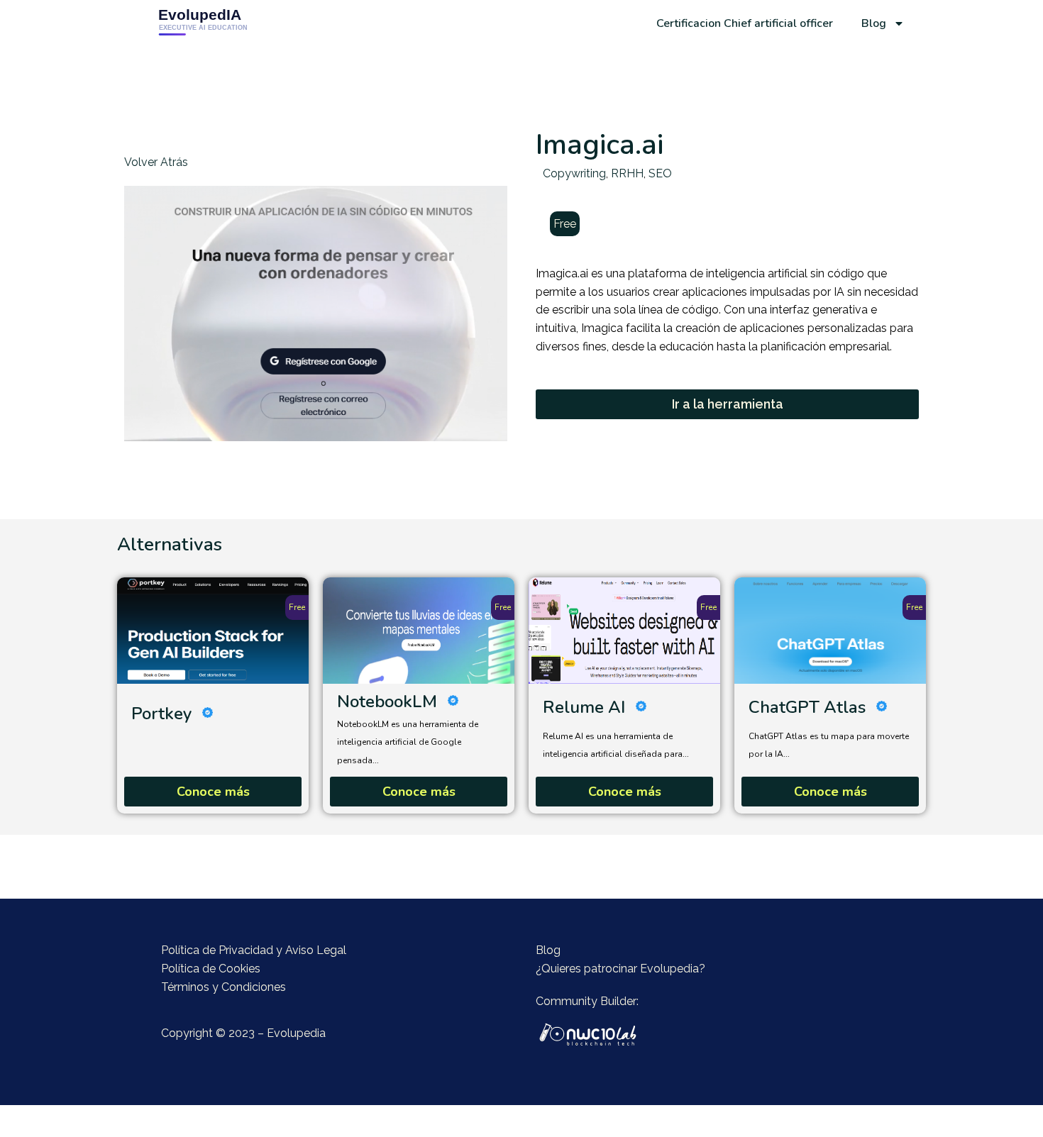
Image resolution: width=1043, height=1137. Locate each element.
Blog (873, 23)
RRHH (627, 173)
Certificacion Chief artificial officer (744, 23)
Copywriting (574, 173)
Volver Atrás (156, 162)
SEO (660, 173)
